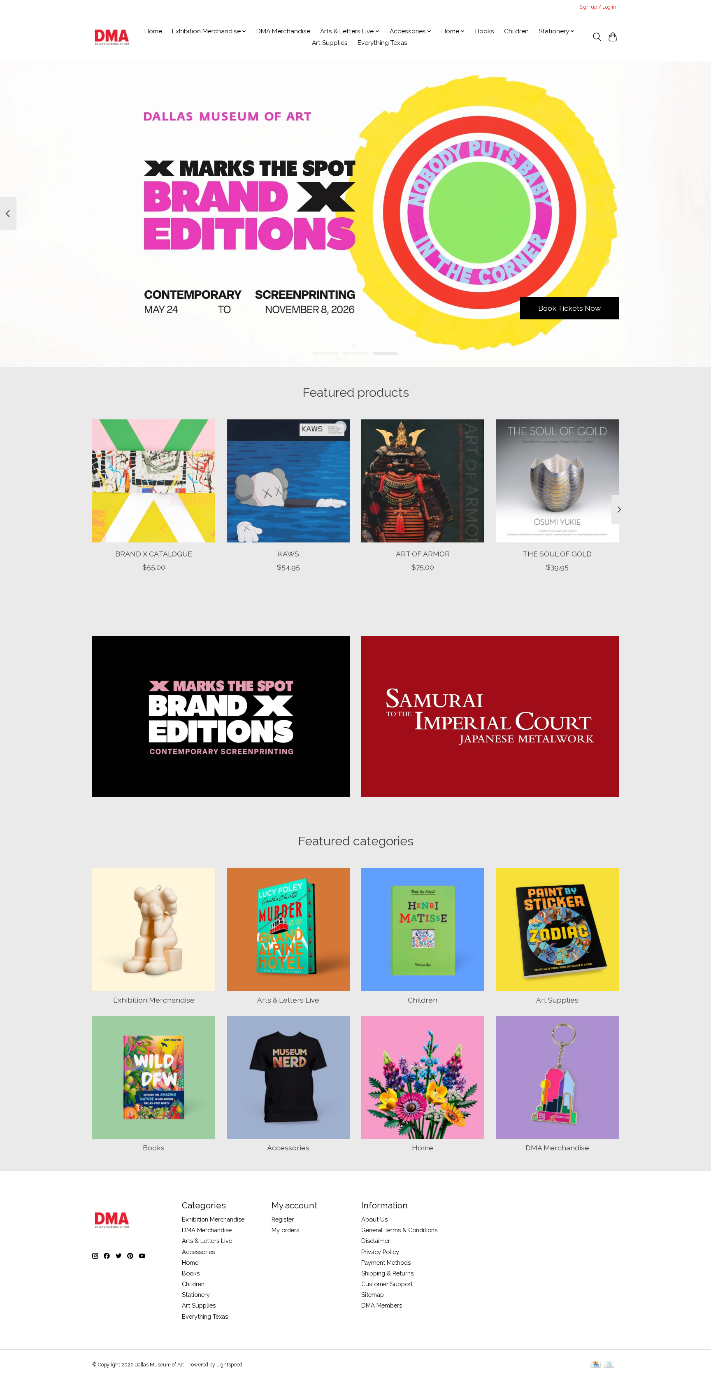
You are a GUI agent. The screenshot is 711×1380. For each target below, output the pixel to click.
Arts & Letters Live (288, 1000)
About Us (374, 1219)
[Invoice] (609, 1365)
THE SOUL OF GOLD (557, 553)
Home (153, 31)
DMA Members (381, 1305)
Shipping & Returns (387, 1273)
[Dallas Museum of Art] (112, 37)
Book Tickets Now (569, 307)
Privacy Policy (380, 1251)
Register (283, 1219)
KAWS (288, 553)
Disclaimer (375, 1240)
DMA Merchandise (283, 31)
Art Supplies (330, 43)
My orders (285, 1229)
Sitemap (372, 1294)
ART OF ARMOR (423, 553)
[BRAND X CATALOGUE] (153, 480)
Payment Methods (386, 1262)
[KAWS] (288, 480)
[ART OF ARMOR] (422, 480)
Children (516, 31)
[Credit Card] (595, 1365)
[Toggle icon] (597, 37)
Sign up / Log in (597, 7)
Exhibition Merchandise (154, 1000)
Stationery (196, 1294)
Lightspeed (229, 1365)
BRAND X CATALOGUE (153, 553)
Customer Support (387, 1283)
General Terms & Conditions (399, 1229)
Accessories (288, 1147)
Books (484, 31)
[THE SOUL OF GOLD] (557, 480)
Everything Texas (382, 43)
